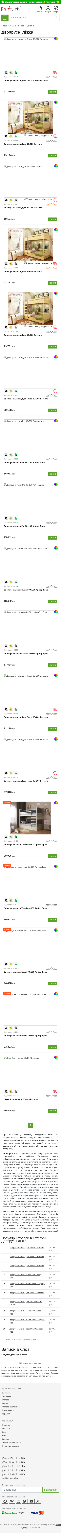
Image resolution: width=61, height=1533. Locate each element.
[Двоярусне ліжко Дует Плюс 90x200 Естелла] (30, 53)
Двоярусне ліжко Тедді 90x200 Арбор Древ (25, 844)
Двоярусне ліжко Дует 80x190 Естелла (23, 144)
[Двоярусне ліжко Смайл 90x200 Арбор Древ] (30, 563)
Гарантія (6, 1414)
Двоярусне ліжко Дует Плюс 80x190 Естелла (26, 399)
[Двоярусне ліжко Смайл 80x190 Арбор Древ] (30, 627)
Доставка (6, 1393)
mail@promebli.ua (10, 1478)
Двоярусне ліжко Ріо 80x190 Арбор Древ (24, 526)
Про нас (6, 1425)
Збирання (6, 1396)
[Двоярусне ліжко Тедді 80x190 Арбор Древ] (30, 881)
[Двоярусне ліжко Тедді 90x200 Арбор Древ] (30, 818)
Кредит (5, 1403)
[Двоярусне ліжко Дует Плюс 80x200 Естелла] (30, 690)
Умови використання (11, 1442)
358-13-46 (13, 1458)
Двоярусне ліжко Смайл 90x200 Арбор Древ (26, 590)
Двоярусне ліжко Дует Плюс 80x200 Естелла (26, 717)
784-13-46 (13, 1462)
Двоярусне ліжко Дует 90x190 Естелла (23, 271)
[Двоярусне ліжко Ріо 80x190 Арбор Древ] (30, 499)
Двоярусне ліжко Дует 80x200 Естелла (23, 208)
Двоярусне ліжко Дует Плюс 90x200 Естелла (26, 80)
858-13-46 (13, 1470)
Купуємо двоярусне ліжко (14, 1355)
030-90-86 (13, 1466)
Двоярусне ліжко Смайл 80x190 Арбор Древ (26, 653)
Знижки (5, 1439)
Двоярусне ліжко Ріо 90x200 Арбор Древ (24, 462)
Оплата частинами (11, 1407)
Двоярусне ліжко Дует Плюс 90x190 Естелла (26, 781)
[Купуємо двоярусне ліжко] (30, 1363)
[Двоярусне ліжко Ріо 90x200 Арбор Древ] (30, 435)
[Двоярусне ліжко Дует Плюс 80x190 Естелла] (30, 372)
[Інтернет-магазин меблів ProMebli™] (11, 8)
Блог (4, 1432)
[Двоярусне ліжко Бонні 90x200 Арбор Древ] (30, 945)
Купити (53, 92)
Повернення (8, 1410)
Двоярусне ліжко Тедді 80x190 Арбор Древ (25, 908)
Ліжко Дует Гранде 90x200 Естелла (21, 1099)
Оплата (5, 1400)
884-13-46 (13, 1474)
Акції (4, 1435)
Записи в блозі (15, 1349)
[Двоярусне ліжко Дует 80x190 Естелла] (30, 117)
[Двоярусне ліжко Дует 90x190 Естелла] (30, 244)
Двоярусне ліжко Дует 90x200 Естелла (23, 335)
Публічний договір (10, 1446)
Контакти (6, 1428)
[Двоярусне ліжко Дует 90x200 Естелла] (30, 308)
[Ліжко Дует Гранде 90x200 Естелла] (30, 1072)
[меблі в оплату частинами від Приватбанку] (30, 2)
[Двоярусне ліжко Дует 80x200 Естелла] (30, 181)
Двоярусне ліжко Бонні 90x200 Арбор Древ (25, 972)
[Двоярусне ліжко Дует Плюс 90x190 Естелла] (30, 754)
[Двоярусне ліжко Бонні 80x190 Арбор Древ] (30, 1009)
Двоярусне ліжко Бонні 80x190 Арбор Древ (25, 1035)
